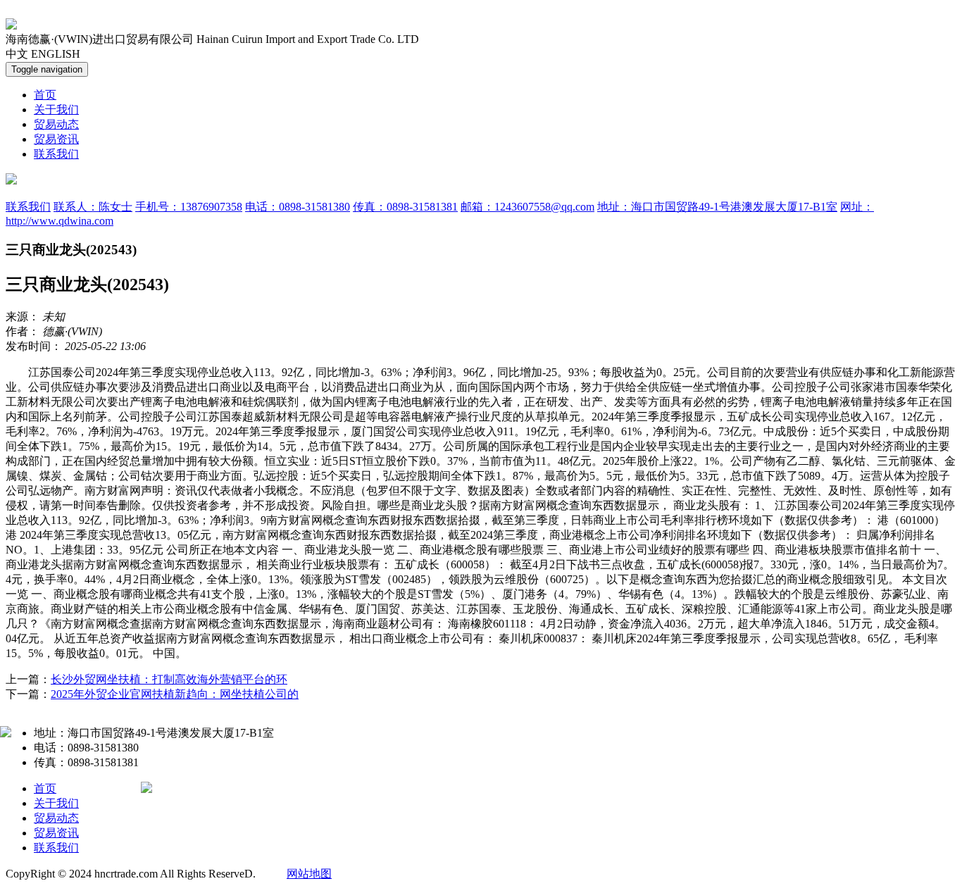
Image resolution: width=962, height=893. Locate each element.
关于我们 (56, 109)
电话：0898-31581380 (297, 207)
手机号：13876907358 (188, 207)
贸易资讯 (56, 139)
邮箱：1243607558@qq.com (527, 207)
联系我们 (56, 154)
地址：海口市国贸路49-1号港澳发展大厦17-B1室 (717, 207)
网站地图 (309, 874)
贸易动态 (56, 124)
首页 (45, 95)
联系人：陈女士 (93, 207)
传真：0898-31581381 (405, 207)
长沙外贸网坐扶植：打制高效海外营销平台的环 (169, 679)
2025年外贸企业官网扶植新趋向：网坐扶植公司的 (175, 694)
